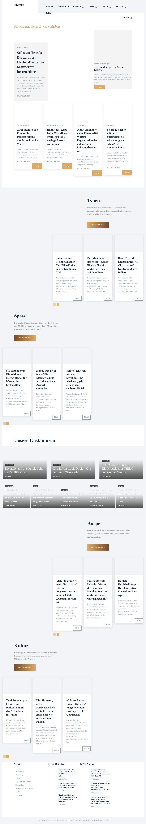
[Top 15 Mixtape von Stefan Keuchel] (113, 45)
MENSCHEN (57, 465)
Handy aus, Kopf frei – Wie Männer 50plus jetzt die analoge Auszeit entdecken (58, 136)
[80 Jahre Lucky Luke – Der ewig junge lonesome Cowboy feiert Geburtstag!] (77, 685)
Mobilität (106, 461)
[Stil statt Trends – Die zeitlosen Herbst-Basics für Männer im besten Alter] (53, 66)
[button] (127, 17)
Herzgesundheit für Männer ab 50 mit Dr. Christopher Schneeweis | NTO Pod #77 (100, 773)
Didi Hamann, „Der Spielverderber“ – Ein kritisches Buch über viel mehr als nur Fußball (45, 711)
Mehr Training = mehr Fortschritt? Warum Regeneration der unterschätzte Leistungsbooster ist (87, 140)
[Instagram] (114, 21)
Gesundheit (9, 465)
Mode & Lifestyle (25, 48)
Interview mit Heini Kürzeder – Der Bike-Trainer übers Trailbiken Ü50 (66, 265)
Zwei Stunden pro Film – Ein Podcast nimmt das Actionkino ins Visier (27, 136)
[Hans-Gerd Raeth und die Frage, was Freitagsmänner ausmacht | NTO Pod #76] (84, 785)
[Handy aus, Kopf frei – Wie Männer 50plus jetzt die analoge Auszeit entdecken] (58, 111)
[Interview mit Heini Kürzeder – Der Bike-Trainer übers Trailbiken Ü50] (67, 243)
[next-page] (58, 304)
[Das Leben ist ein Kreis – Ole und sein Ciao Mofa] (73, 462)
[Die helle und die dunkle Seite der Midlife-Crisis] (25, 462)
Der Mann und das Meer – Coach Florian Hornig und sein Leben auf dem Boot (97, 265)
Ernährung (9, 486)
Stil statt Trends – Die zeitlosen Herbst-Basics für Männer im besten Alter (30, 62)
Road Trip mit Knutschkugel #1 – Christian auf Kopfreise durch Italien (129, 265)
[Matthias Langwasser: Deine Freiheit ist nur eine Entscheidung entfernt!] (101, 496)
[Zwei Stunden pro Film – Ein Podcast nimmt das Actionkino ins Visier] (28, 111)
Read (37, 166)
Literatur (93, 486)
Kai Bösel (63, 779)
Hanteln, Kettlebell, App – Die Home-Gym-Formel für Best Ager (128, 588)
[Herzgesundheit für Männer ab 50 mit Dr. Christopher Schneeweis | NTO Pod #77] (84, 771)
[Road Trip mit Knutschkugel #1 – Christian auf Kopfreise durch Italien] (129, 243)
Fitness (80, 125)
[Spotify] (125, 21)
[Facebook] (120, 21)
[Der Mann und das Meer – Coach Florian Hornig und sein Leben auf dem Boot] (98, 243)
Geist (35, 486)
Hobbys (110, 125)
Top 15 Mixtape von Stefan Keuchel (109, 68)
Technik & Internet (56, 125)
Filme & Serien (23, 125)
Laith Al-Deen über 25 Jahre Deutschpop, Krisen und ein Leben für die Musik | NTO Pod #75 (100, 800)
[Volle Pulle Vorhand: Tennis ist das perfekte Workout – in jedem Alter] (129, 496)
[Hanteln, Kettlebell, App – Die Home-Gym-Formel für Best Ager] (129, 565)
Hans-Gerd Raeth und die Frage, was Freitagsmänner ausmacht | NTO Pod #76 (100, 787)
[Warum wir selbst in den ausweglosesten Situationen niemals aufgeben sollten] (45, 496)
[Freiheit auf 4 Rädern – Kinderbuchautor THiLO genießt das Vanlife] (121, 462)
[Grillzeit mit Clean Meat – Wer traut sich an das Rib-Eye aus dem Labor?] (16, 496)
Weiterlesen (99, 87)
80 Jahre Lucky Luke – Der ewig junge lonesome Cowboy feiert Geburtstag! (76, 707)
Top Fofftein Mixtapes (102, 63)
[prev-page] (54, 304)
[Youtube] (130, 21)
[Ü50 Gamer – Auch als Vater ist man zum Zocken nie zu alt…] (73, 496)
